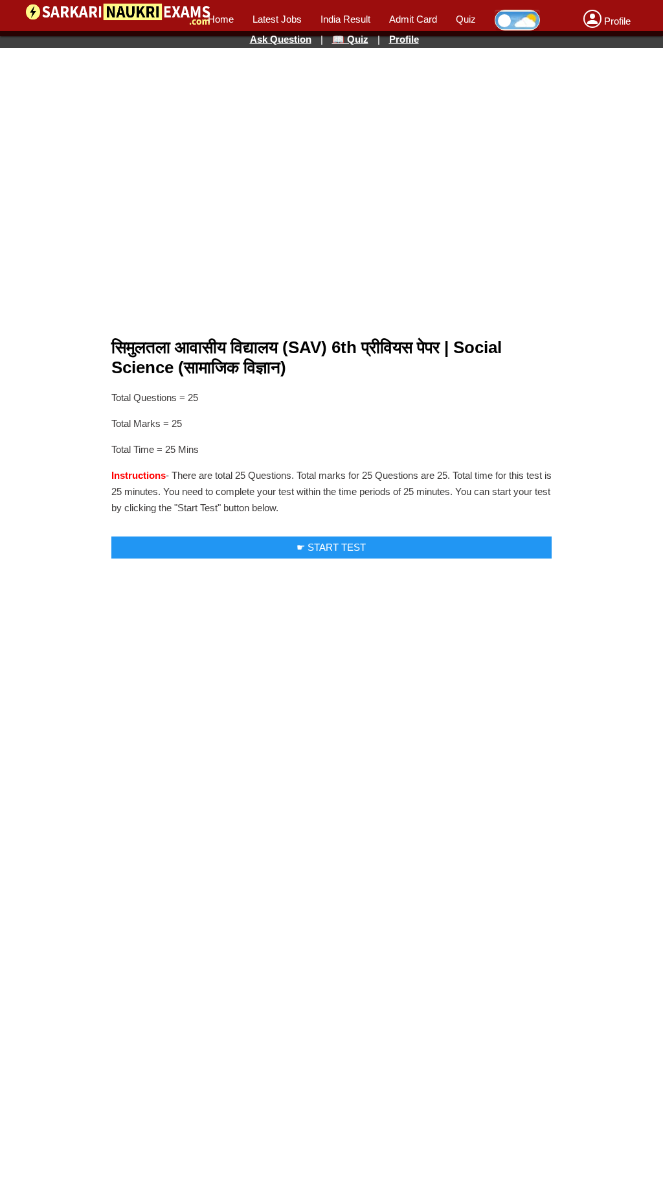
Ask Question (280, 39)
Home (221, 19)
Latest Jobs (277, 19)
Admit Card (413, 19)
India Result (345, 19)
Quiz (466, 19)
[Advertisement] (331, 95)
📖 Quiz (350, 39)
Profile (404, 39)
